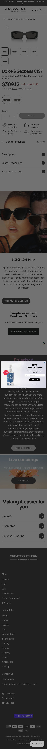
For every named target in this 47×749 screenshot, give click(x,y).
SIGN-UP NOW (35, 379)
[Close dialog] (44, 362)
